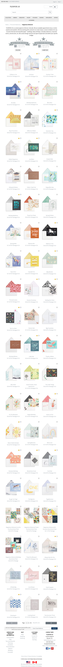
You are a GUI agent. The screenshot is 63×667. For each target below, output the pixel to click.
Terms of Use (24, 656)
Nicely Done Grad (31, 471)
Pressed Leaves (13, 300)
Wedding (15, 17)
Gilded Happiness (13, 159)
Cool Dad (49, 471)
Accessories (31, 20)
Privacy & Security (31, 656)
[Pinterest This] (52, 648)
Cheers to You (49, 414)
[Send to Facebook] (47, 648)
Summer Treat (49, 74)
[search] (50, 12)
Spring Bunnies (31, 443)
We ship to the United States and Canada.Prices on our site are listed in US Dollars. (31, 665)
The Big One (31, 499)
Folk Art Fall (31, 328)
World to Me (31, 243)
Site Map (34, 640)
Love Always (31, 587)
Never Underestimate (13, 443)
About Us (34, 638)
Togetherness (49, 499)
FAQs (22, 634)
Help (59, 2)
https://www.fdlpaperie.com (49, 645)
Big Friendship (49, 328)
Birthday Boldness (13, 215)
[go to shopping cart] (55, 6)
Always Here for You (50, 557)
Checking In (13, 615)
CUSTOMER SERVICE (14, 1)
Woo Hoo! (49, 102)
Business (41, 17)
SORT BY (45, 50)
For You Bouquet (13, 414)
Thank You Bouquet (31, 557)
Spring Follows (50, 215)
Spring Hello (13, 243)
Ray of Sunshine (13, 131)
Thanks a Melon (50, 356)
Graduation (21, 17)
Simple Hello (49, 159)
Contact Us (34, 636)
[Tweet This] (49, 648)
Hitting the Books (13, 187)
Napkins (56, 17)
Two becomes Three (49, 615)
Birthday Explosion (31, 102)
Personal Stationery (15, 24)
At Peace (31, 74)
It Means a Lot (13, 74)
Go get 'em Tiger (13, 499)
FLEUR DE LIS (15, 6)
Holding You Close (49, 300)
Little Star (31, 356)
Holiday (28, 17)
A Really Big (13, 587)
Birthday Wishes (13, 356)
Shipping (22, 636)
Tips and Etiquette (10, 641)
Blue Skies (13, 384)
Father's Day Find (31, 187)
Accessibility (39, 656)
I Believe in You (49, 244)
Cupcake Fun (31, 272)
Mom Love (49, 443)
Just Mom (31, 159)
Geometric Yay (49, 131)
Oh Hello (13, 103)
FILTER (18, 50)
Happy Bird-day (50, 187)
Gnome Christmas (31, 300)
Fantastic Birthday (13, 471)
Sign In (55, 2)
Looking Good (31, 615)
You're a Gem (13, 328)
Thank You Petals (31, 215)
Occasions (35, 17)
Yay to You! (13, 272)
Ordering (22, 638)
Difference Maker (31, 131)
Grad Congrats (49, 587)
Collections (8, 17)
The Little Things (49, 384)
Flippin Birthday (31, 414)
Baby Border (49, 272)
